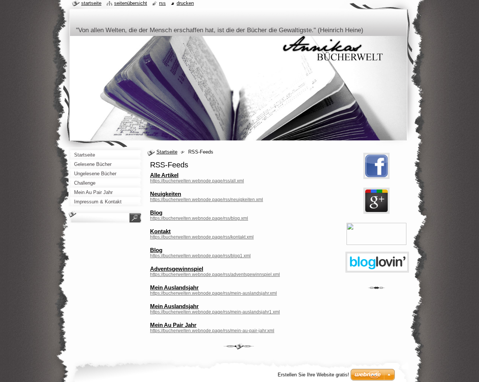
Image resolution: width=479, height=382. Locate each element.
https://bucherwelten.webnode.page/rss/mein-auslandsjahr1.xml (215, 312)
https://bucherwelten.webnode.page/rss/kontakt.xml (202, 237)
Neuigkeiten (165, 194)
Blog (156, 212)
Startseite (166, 152)
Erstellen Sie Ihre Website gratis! (313, 375)
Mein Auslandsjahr (174, 287)
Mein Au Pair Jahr (173, 325)
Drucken (185, 3)
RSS (162, 3)
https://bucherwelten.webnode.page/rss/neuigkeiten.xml (206, 199)
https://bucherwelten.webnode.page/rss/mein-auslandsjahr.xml (213, 293)
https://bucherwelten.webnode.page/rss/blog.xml (199, 218)
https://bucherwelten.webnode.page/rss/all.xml (197, 181)
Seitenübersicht (130, 3)
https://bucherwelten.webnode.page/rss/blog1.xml (200, 256)
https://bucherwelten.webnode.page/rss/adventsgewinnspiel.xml (215, 274)
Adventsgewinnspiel (176, 269)
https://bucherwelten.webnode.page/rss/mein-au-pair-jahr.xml (212, 330)
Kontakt (160, 231)
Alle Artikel (164, 175)
